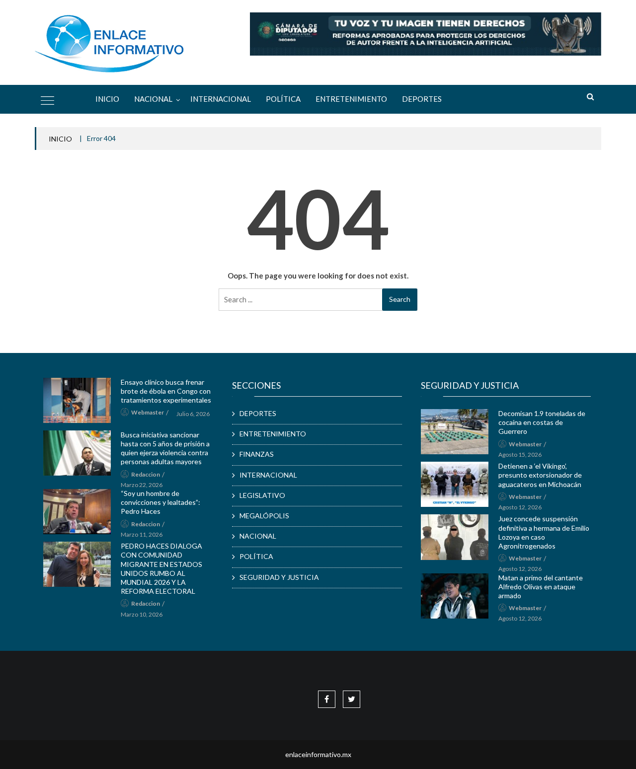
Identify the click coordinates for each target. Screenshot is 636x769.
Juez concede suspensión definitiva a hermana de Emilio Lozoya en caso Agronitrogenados (543, 532)
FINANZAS (256, 454)
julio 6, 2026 (193, 414)
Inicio (107, 98)
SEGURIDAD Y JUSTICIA (279, 577)
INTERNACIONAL (220, 98)
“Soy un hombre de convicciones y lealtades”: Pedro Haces (160, 502)
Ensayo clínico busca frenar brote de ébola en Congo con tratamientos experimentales (166, 391)
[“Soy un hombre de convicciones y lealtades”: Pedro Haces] (77, 511)
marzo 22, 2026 (141, 485)
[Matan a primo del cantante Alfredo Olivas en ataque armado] (455, 596)
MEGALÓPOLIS (264, 515)
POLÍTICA (283, 98)
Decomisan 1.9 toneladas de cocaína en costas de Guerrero (541, 422)
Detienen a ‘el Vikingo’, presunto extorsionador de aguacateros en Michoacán (540, 475)
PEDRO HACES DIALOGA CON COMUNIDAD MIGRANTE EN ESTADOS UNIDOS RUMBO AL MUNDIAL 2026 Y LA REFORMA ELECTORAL (161, 568)
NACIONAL (153, 98)
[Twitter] (351, 698)
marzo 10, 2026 (141, 614)
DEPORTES (422, 98)
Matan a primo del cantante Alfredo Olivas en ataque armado (540, 586)
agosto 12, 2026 (520, 507)
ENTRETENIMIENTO (351, 98)
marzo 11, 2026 (141, 534)
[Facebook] (326, 698)
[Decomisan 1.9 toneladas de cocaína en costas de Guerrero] (455, 431)
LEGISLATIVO (262, 495)
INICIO (60, 139)
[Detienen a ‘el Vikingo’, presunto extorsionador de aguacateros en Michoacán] (455, 484)
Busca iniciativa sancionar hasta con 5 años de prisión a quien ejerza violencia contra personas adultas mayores (165, 448)
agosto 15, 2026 (520, 454)
